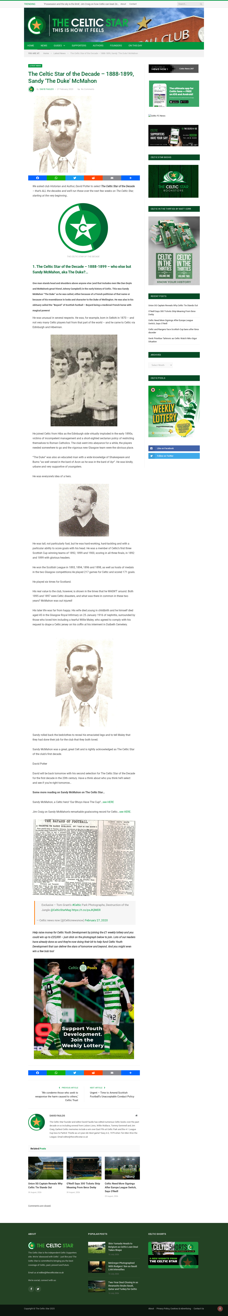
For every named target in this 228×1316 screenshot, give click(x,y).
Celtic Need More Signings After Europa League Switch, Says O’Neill (120, 1187)
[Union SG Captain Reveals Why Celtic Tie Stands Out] (45, 1168)
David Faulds (47, 89)
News (44, 45)
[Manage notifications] (220, 1308)
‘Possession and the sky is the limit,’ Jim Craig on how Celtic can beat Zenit (82, 4)
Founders (116, 45)
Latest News (35, 66)
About (123, 4)
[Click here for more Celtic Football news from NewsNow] (162, 68)
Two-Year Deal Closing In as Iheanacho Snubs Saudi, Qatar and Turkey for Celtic (123, 1285)
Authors (98, 45)
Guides (58, 45)
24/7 (192, 69)
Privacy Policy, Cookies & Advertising (174, 1308)
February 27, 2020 (96, 920)
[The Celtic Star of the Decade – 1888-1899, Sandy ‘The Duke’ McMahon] (84, 135)
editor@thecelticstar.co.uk (51, 1272)
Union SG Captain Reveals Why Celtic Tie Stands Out (173, 305)
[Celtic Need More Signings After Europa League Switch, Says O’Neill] (122, 1168)
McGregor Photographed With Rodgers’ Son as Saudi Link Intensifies (122, 1266)
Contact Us (199, 1308)
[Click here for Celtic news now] (174, 94)
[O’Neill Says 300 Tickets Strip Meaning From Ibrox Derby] (84, 1168)
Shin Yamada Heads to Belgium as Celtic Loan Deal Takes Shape (123, 1246)
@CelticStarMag (61, 910)
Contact (133, 4)
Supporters (79, 45)
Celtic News (184, 69)
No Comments (87, 89)
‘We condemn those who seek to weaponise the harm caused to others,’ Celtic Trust (56, 1096)
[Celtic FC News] (156, 115)
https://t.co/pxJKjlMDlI (86, 910)
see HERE (108, 802)
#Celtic (76, 905)
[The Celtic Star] (114, 25)
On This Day (135, 45)
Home (30, 45)
